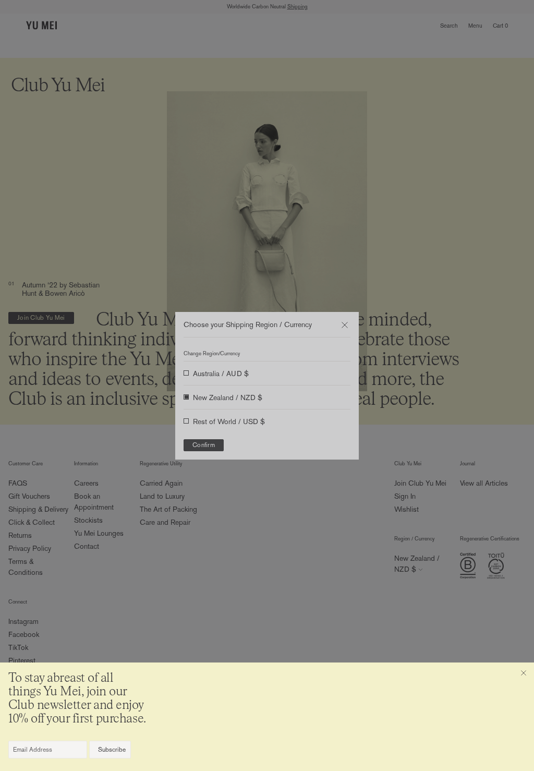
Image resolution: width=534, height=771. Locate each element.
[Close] (523, 673)
